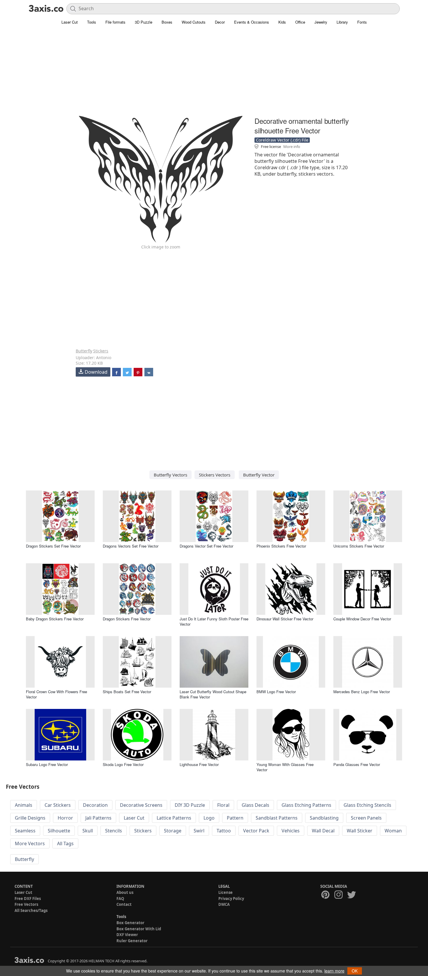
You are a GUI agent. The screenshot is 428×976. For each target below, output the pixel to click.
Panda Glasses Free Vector (356, 764)
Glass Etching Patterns (306, 805)
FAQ (120, 898)
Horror (65, 818)
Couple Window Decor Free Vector (362, 619)
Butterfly (84, 351)
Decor (220, 22)
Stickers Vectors (214, 475)
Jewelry (320, 22)
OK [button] (355, 971)
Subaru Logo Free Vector (47, 764)
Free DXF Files (28, 898)
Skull (87, 830)
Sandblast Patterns (277, 818)
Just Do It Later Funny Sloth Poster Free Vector (214, 621)
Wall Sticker (359, 830)
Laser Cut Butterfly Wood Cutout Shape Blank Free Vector (213, 694)
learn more (334, 971)
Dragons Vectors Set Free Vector (130, 546)
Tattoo (224, 830)
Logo (209, 818)
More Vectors (30, 843)
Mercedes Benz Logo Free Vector (361, 691)
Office (300, 22)
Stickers (100, 351)
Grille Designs (30, 818)
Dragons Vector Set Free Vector (206, 546)
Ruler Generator (132, 940)
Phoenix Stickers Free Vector (281, 546)
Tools (91, 22)
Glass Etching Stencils (367, 805)
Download (96, 372)
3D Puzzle (143, 22)
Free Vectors (26, 904)
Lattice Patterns (174, 818)
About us (124, 892)
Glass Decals (255, 805)
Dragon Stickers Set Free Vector (53, 546)
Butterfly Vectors (170, 475)
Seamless (25, 830)
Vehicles (291, 830)
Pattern (235, 818)
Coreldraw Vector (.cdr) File (282, 140)
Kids (282, 22)
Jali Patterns (98, 818)
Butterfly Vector (259, 475)
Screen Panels (366, 818)
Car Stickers (58, 805)
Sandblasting (324, 818)
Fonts (362, 22)
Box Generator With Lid (138, 928)
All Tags (65, 843)
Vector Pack (256, 830)
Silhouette (59, 830)
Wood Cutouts (194, 22)
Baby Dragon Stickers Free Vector (55, 619)
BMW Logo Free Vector (276, 691)
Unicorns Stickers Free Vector (358, 546)
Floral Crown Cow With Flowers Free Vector (56, 694)
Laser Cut (69, 22)
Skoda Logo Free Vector (123, 764)
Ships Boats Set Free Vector (127, 691)
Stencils (113, 830)
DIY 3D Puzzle (190, 805)
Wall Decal (323, 830)
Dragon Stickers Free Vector (127, 619)
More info (291, 146)
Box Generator (130, 922)
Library (342, 22)
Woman (393, 830)
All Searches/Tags (31, 910)
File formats (115, 22)
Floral (223, 805)
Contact (124, 904)
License (225, 892)
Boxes (167, 22)
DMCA (224, 904)
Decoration (95, 805)
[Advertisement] (214, 74)
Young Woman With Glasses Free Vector (285, 767)
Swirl (199, 830)
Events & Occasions (251, 22)
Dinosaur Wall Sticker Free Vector (285, 619)
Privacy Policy (231, 898)
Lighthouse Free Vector (199, 764)
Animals (23, 805)
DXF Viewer (127, 934)
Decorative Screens (141, 805)
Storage (172, 830)
